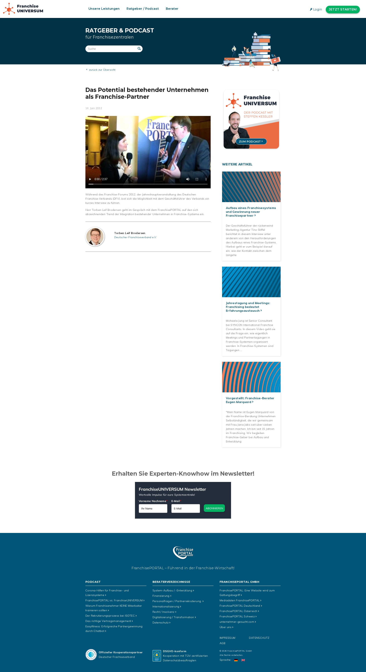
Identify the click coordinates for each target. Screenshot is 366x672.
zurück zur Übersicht (101, 69)
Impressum (227, 638)
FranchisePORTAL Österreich (238, 611)
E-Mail (176, 501)
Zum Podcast (250, 141)
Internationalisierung (165, 606)
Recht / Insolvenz (163, 612)
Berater (172, 9)
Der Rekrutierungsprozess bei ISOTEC (110, 615)
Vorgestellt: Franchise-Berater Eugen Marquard (250, 400)
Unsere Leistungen (104, 9)
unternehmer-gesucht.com (237, 621)
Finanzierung (160, 596)
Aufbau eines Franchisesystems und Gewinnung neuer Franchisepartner (251, 211)
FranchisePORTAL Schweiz (237, 616)
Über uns (225, 627)
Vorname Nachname (153, 501)
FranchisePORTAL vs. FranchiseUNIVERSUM (114, 600)
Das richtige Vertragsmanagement (108, 621)
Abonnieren (214, 508)
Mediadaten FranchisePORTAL (239, 600)
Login (317, 9)
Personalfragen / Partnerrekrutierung (177, 601)
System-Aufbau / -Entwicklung (172, 590)
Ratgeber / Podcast (143, 9)
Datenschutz (160, 622)
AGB (222, 643)
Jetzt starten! (343, 9)
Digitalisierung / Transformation (173, 617)
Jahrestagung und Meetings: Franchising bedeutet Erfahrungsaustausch (248, 307)
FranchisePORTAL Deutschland (240, 605)
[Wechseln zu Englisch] (243, 659)
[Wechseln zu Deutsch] (236, 659)
